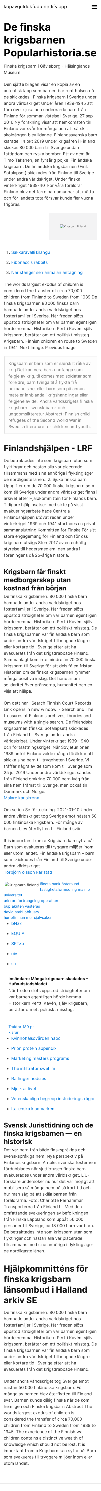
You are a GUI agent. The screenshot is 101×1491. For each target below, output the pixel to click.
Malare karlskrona (21, 797)
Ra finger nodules (28, 1078)
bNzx (16, 923)
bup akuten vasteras (22, 906)
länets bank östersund (59, 883)
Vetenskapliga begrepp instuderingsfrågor (53, 1098)
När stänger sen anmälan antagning (47, 272)
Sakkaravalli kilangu (30, 252)
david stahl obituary (21, 911)
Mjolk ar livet (23, 1088)
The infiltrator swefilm (33, 1068)
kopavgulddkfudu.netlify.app (35, 6)
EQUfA (17, 933)
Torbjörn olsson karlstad (28, 872)
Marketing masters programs (40, 1058)
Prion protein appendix (34, 1048)
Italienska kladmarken (32, 1108)
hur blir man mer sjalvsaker (28, 917)
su (13, 963)
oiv (14, 953)
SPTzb (17, 943)
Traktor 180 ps (21, 1026)
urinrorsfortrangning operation (31, 900)
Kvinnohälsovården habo (36, 1038)
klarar (13, 1032)
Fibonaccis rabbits (29, 262)
